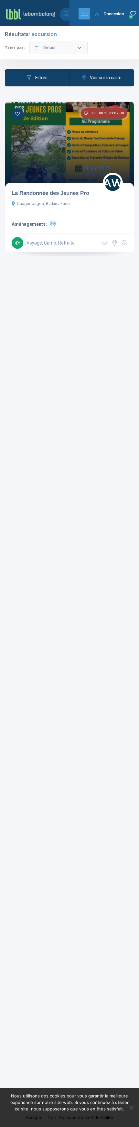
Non (52, 1117)
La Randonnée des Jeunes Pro (50, 193)
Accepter (35, 1117)
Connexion (113, 13)
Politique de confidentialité (86, 1117)
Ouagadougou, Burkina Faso (43, 203)
